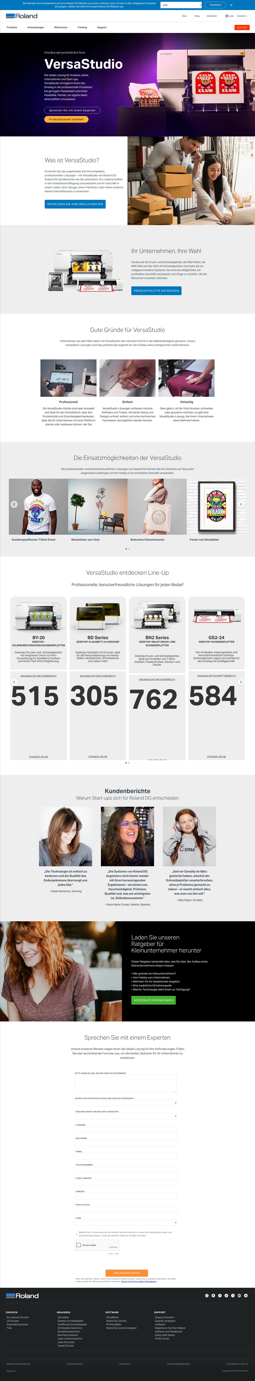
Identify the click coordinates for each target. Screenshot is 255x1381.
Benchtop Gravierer (68, 1335)
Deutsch (11, 1371)
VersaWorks (112, 1317)
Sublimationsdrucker (17, 1324)
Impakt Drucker (66, 1345)
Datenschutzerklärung (18, 1363)
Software (112, 1312)
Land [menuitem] (231, 16)
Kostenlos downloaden (153, 1000)
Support (160, 1312)
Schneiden (63, 1317)
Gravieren (63, 1312)
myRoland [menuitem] (212, 16)
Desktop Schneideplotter (71, 1320)
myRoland (160, 1324)
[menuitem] (13, 27)
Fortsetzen (215, 5)
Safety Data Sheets (165, 1335)
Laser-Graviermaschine (70, 1338)
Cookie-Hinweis (75, 1363)
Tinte (9, 1328)
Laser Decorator (66, 1342)
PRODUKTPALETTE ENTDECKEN (156, 290)
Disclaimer (124, 1363)
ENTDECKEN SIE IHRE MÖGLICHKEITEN (75, 204)
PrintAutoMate (113, 1324)
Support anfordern (164, 1317)
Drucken (11, 1312)
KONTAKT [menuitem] (242, 27)
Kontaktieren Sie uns (237, 1363)
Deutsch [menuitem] (241, 16)
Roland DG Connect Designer (121, 1328)
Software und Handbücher (168, 1331)
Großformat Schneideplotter (72, 1324)
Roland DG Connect (116, 1320)
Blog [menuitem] (197, 16)
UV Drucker (13, 1320)
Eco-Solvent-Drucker (18, 1317)
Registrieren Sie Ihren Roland (170, 1328)
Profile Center (162, 1338)
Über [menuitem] (184, 16)
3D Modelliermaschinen (70, 1328)
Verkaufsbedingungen (178, 1363)
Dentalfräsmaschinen (69, 1331)
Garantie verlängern (165, 1320)
